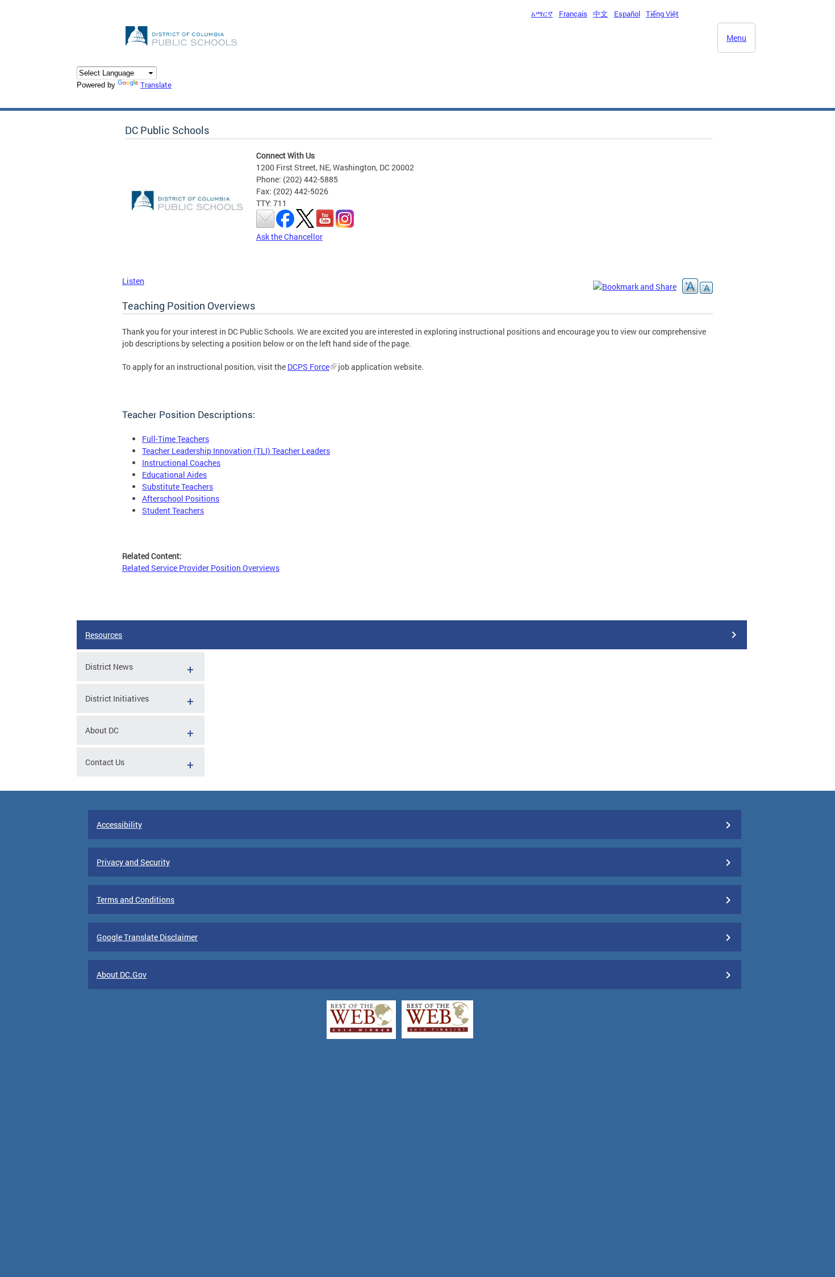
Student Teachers (173, 510)
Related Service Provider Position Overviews (200, 567)
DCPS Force (308, 366)
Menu (736, 37)
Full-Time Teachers (175, 438)
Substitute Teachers (177, 486)
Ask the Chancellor (289, 236)
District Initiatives (117, 698)
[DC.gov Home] (182, 49)
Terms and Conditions (135, 899)
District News (109, 666)
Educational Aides (174, 474)
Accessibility (119, 824)
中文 (600, 14)
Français (573, 14)
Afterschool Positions (180, 498)
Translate (156, 85)
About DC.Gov (122, 974)
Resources (103, 634)
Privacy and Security (133, 862)
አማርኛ (542, 14)
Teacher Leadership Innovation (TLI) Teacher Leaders (236, 450)
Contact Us (104, 762)
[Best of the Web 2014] (361, 1032)
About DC (102, 730)
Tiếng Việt (662, 14)
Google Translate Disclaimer (147, 937)
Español (627, 14)
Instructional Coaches (181, 462)
